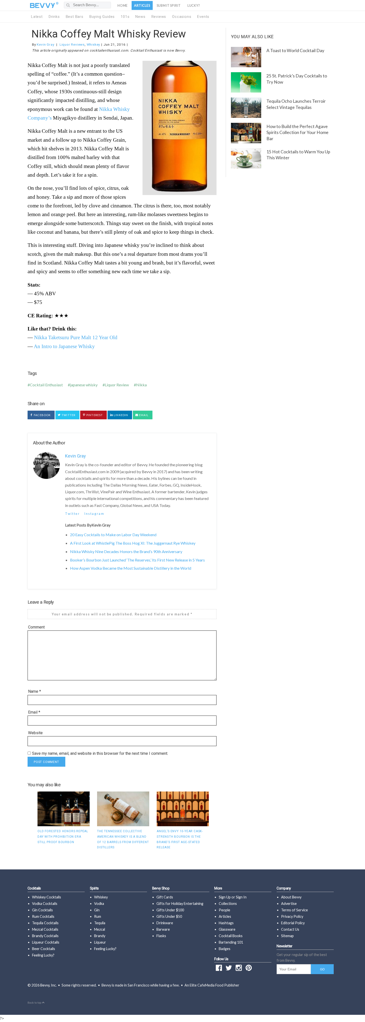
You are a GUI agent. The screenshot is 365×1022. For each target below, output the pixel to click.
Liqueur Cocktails (45, 942)
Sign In (241, 897)
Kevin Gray (45, 44)
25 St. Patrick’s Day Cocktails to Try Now (296, 79)
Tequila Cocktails (45, 923)
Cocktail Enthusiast (46, 384)
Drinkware (164, 923)
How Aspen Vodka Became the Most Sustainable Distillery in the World (130, 568)
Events (203, 16)
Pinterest (94, 415)
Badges (224, 949)
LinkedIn (120, 415)
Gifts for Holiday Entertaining (179, 903)
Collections (228, 903)
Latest (37, 16)
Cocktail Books (231, 936)
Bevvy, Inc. (48, 985)
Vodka (99, 903)
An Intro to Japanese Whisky (64, 346)
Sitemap (287, 936)
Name (34, 691)
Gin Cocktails (42, 910)
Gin (97, 910)
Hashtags (226, 923)
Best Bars (74, 16)
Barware (163, 929)
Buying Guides (102, 16)
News (140, 16)
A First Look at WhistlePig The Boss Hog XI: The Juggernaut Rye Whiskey (132, 543)
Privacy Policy (292, 916)
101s (125, 16)
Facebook (42, 415)
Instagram (94, 514)
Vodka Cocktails (44, 903)
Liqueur (100, 942)
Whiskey (93, 44)
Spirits (94, 888)
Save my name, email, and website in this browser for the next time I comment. (100, 753)
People (224, 910)
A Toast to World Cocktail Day (295, 50)
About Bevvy (291, 897)
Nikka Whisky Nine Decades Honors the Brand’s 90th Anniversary (126, 551)
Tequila (99, 923)
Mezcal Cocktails (45, 929)
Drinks (54, 16)
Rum (97, 916)
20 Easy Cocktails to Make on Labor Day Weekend (113, 534)
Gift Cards (164, 897)
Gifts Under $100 (170, 910)
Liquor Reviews (72, 44)
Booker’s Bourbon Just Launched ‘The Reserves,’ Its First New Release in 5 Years (137, 560)
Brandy (99, 936)
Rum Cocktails (43, 916)
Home (122, 5)
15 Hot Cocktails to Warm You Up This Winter (298, 155)
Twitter (68, 415)
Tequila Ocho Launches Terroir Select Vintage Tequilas (296, 104)
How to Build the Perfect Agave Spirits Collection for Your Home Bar (297, 132)
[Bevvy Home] (42, 5)
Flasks (161, 936)
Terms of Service (294, 910)
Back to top (35, 1002)
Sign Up (225, 897)
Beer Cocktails (43, 949)
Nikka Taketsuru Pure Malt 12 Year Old (75, 337)
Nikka (141, 384)
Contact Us (290, 929)
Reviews (158, 16)
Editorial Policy (293, 923)
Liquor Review (117, 384)
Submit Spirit (169, 5)
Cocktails (34, 888)
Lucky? (193, 5)
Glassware (227, 929)
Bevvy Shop (161, 888)
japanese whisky (84, 384)
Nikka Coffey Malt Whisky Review (109, 34)
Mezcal (99, 929)
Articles (142, 5)
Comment (36, 627)
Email (143, 415)
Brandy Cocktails (45, 936)
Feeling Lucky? (43, 955)
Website (35, 732)
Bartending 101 (231, 942)
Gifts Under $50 (169, 916)
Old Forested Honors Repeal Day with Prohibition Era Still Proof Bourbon (62, 836)
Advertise (289, 903)
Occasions (181, 16)
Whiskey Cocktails (46, 897)
